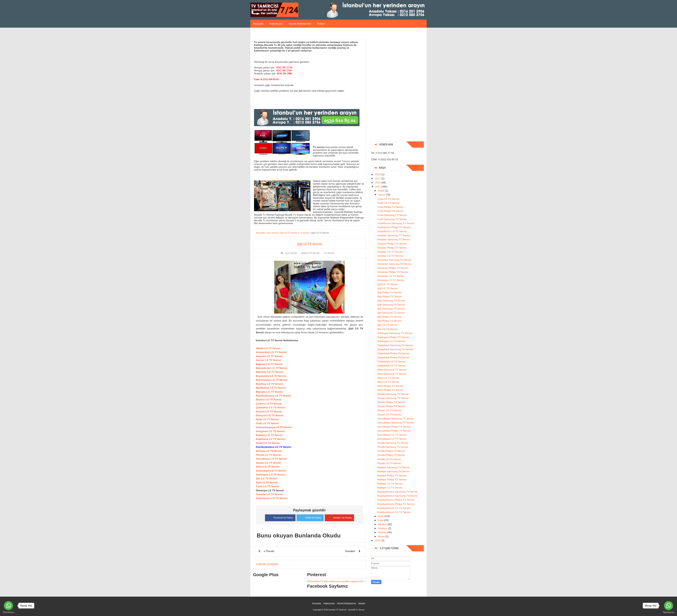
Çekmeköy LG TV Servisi (270, 407)
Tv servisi (329, 253)
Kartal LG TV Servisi (268, 443)
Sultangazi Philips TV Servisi (393, 337)
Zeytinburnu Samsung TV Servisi (395, 223)
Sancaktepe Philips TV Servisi (393, 426)
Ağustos (383, 524)
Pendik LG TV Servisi (268, 454)
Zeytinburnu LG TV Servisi (272, 498)
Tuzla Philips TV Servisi (390, 207)
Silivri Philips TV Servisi (390, 386)
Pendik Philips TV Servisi (391, 451)
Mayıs (381, 536)
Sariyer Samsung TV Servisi (392, 394)
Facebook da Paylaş (283, 517)
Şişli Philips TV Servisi (389, 292)
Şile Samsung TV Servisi (391, 308)
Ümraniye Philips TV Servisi (392, 268)
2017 (378, 178)
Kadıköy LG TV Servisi (269, 435)
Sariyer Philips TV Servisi (391, 402)
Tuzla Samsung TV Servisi (392, 215)
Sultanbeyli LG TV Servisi (271, 470)
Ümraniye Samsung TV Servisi (394, 259)
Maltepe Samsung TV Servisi (393, 467)
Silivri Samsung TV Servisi (391, 369)
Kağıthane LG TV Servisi (270, 439)
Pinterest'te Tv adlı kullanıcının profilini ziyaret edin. (335, 581)
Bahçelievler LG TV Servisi (272, 368)
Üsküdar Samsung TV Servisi (393, 235)
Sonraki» (350, 551)
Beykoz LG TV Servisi (269, 399)
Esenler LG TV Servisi (269, 411)
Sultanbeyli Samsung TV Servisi (395, 345)
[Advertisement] (397, 86)
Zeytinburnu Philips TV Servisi (394, 227)
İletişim (321, 23)
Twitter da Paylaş (313, 517)
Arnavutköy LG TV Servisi (271, 352)
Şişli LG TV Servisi (310, 253)
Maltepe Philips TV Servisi (391, 475)
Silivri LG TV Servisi (267, 466)
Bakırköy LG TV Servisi (269, 371)
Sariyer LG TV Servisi (389, 410)
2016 (378, 182)
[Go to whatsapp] (668, 605)
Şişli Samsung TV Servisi (391, 300)
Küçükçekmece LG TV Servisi (393, 508)
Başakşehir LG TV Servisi (271, 375)
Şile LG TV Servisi (266, 478)
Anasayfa (258, 23)
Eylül (381, 520)
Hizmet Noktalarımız (300, 23)
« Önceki (269, 551)
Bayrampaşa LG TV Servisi (272, 379)
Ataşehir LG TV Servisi (269, 356)
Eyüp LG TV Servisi (267, 419)
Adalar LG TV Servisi (268, 348)
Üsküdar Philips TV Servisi (392, 243)
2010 (378, 540)
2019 (378, 174)
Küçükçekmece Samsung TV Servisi (397, 491)
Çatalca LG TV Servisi (269, 403)
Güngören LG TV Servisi (270, 431)
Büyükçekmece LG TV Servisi (273, 395)
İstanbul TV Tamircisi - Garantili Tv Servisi (346, 610)
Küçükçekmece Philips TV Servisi (395, 499)
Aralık (381, 190)
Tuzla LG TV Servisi (267, 486)
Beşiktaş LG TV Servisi (269, 383)
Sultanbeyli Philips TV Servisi (393, 353)
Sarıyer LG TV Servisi (268, 462)
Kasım (382, 194)
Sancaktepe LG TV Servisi (271, 458)
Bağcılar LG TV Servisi (269, 364)
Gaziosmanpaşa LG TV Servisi (274, 427)
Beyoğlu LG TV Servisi (269, 391)
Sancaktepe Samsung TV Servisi (395, 418)
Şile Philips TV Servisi (389, 316)
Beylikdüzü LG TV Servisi (271, 387)
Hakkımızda (276, 23)
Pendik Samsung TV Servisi (392, 442)
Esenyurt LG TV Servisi (269, 415)
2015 (378, 186)
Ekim (381, 516)
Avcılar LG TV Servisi (268, 360)
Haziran (382, 532)
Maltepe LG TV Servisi (269, 451)
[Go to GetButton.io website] (668, 612)
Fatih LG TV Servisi (267, 423)
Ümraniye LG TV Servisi (390, 276)
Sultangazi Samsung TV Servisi (394, 333)
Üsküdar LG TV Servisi (269, 494)
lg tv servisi (291, 253)
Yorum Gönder (267, 564)
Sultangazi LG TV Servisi (270, 474)
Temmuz (383, 528)
